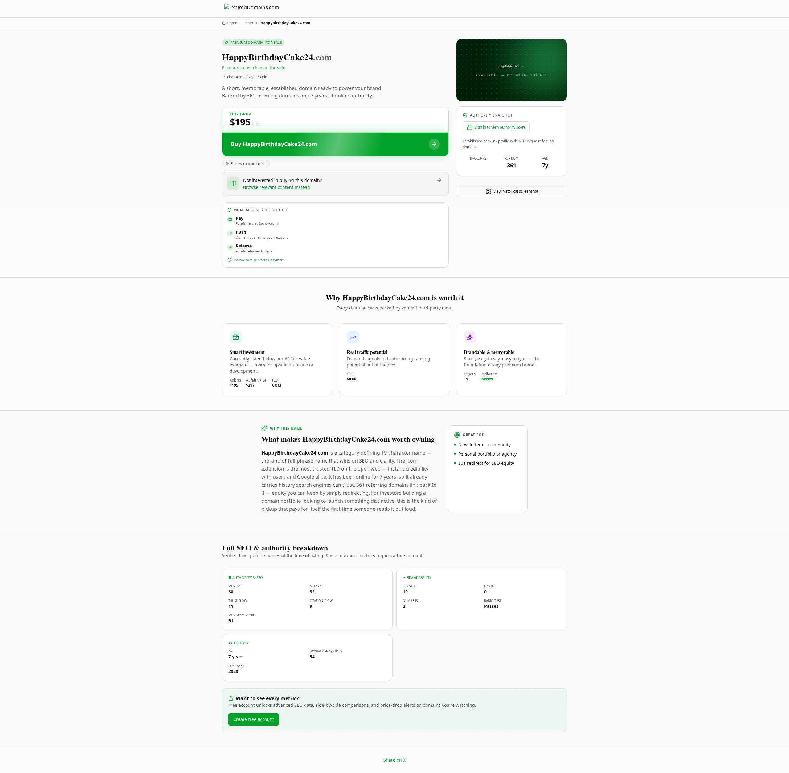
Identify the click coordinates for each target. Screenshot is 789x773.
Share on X (394, 760)
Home (232, 23)
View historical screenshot (515, 191)
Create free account (253, 719)
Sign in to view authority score (500, 127)
